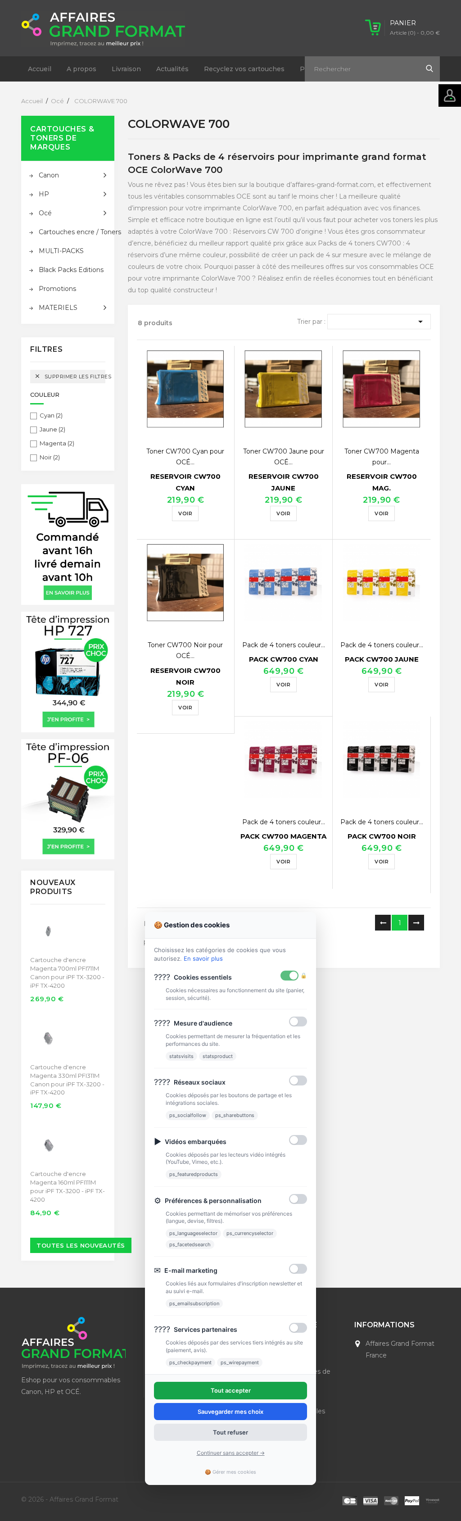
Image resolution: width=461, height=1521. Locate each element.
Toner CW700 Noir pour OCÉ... (185, 650)
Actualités (172, 69)
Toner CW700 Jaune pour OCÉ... (283, 456)
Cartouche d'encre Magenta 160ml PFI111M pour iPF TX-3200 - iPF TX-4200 (67, 1186)
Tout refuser (230, 1432)
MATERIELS (58, 308)
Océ (45, 213)
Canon (49, 175)
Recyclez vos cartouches (244, 69)
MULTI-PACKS (61, 251)
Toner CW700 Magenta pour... (381, 456)
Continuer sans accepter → (231, 1452)
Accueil (39, 69)
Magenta (57, 443)
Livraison (126, 69)
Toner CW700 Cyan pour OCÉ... (185, 456)
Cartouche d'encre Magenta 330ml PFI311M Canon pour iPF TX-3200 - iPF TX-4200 (67, 1079)
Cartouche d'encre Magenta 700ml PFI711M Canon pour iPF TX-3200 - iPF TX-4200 (67, 972)
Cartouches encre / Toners (72, 232)
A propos (81, 69)
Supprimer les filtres (69, 376)
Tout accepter (231, 1390)
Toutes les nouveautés (80, 1245)
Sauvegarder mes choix (230, 1411)
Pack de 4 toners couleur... (283, 645)
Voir (185, 513)
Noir (50, 457)
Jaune (52, 429)
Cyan (51, 415)
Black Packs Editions (71, 270)
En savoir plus (203, 958)
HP (44, 194)
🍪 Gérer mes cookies (230, 1472)
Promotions (57, 289)
